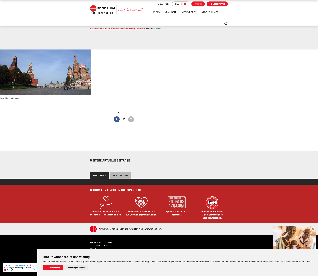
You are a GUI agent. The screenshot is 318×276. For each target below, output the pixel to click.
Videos (167, 4)
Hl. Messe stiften (217, 4)
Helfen (156, 12)
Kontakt (160, 4)
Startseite (93, 29)
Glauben (170, 12)
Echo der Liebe (120, 175)
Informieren (189, 12)
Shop (177, 4)
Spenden (198, 4)
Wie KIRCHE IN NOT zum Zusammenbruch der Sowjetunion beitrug (121, 29)
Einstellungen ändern (75, 268)
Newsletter (99, 175)
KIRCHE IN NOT (210, 12)
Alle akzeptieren (53, 268)
